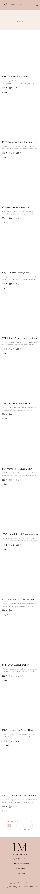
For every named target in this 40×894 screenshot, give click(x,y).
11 (18, 829)
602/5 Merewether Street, (20, 730)
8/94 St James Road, (19, 795)
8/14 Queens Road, (18, 599)
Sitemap (28, 883)
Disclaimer (20, 883)
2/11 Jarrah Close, (15, 664)
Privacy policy (11, 883)
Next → (26, 829)
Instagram (21, 874)
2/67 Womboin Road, (17, 468)
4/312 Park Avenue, (15, 76)
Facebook (21, 868)
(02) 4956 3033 (21, 859)
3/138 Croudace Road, (20, 142)
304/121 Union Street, (18, 272)
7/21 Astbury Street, (19, 338)
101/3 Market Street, (20, 534)
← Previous (11, 821)
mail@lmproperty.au (21, 863)
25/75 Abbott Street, (17, 403)
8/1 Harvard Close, (16, 207)
